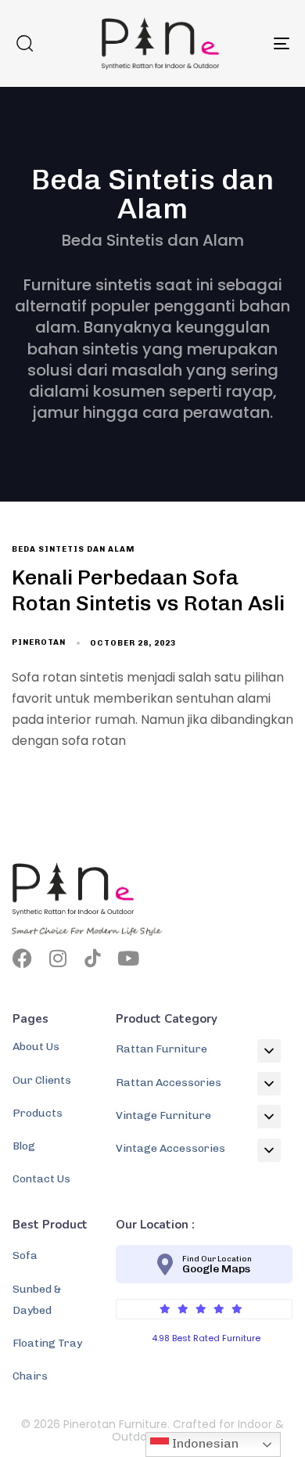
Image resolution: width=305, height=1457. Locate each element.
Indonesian (204, 1443)
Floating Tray (47, 1343)
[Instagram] (57, 958)
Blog (24, 1146)
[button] (24, 43)
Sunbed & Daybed (37, 1300)
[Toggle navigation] (243, 43)
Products (38, 1113)
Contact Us (41, 1178)
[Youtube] (128, 958)
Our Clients (42, 1080)
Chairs (30, 1376)
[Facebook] (22, 958)
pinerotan (39, 642)
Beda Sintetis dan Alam (73, 549)
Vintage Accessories (170, 1148)
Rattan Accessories (168, 1082)
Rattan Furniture (161, 1049)
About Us (36, 1046)
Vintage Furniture (163, 1115)
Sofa (25, 1255)
